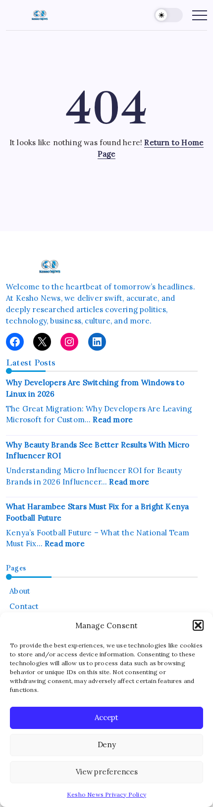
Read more (113, 419)
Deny (107, 744)
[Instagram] (69, 342)
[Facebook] (15, 342)
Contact (24, 606)
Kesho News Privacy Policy (106, 794)
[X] (42, 342)
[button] (198, 625)
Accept (106, 717)
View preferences (107, 771)
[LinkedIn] (97, 342)
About (19, 591)
